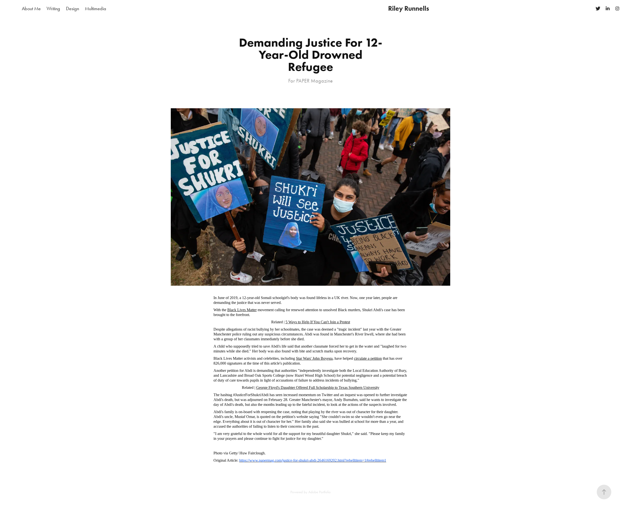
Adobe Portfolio (319, 492)
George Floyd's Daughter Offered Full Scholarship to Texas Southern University (317, 387)
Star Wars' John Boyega (314, 358)
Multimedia (95, 8)
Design (72, 8)
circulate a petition (368, 358)
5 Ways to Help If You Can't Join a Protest (318, 322)
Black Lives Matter (242, 310)
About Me (31, 8)
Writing (53, 8)
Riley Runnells (408, 8)
